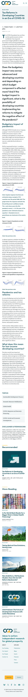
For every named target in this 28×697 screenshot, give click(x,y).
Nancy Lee (19, 616)
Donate (19, 677)
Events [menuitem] (15, 654)
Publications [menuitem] (17, 648)
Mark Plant (5, 549)
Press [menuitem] (15, 659)
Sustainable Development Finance (13, 397)
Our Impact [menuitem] (5, 651)
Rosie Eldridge (6, 519)
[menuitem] (23, 3)
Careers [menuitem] (16, 662)
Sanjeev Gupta (8, 27)
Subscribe (8, 677)
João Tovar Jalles (18, 478)
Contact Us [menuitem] (5, 657)
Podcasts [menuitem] (16, 657)
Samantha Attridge (7, 582)
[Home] (14, 3)
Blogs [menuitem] (15, 651)
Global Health (7, 406)
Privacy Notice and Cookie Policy (14, 691)
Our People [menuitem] (5, 654)
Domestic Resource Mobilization (12, 401)
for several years (12, 367)
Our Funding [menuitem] (5, 648)
